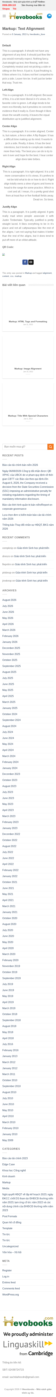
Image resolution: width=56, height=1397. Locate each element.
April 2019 (8, 1002)
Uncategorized (10, 1246)
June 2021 (8, 888)
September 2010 (11, 1086)
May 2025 (7, 690)
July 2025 (7, 678)
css (12, 276)
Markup (28, 273)
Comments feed (11, 1288)
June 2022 (8, 858)
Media (5, 1188)
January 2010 (9, 1134)
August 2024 (9, 726)
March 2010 (8, 1122)
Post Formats (9, 1216)
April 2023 (8, 810)
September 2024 (11, 720)
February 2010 (10, 1128)
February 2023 (10, 822)
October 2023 (9, 780)
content (5, 276)
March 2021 (8, 906)
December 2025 (11, 648)
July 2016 (7, 1044)
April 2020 (8, 948)
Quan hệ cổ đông (11, 1222)
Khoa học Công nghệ (14, 1170)
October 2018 (9, 1014)
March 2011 (8, 1074)
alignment (47, 273)
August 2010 (9, 1092)
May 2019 (7, 996)
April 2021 (8, 900)
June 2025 (8, 684)
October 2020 (9, 918)
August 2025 (9, 672)
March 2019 (8, 1008)
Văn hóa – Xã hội (11, 1252)
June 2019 (8, 990)
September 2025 (11, 666)
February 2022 (10, 870)
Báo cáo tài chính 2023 (15, 1158)
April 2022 (8, 864)
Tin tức (6, 1234)
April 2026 (8, 624)
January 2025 (9, 708)
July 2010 (7, 1098)
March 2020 (8, 954)
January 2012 (9, 1068)
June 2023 (8, 798)
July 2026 (7, 606)
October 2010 (9, 1080)
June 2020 (8, 936)
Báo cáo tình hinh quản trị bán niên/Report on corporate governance (27, 506)
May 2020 (7, 942)
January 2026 (9, 642)
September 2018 (11, 1020)
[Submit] (50, 447)
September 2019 (11, 978)
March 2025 (8, 702)
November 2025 (11, 654)
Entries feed (9, 1282)
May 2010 (7, 1110)
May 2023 (7, 804)
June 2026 (8, 612)
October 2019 (9, 972)
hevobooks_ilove (37, 34)
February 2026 (10, 636)
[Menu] (4, 16)
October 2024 (9, 714)
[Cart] (49, 16)
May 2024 (7, 744)
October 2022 (9, 840)
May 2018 (7, 1032)
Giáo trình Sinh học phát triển (33, 548)
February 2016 (10, 1050)
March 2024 (8, 756)
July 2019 (7, 984)
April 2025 (8, 696)
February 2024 (10, 762)
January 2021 (9, 912)
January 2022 (9, 876)
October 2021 (9, 882)
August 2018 (9, 1026)
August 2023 (9, 786)
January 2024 (9, 768)
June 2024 (8, 738)
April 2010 (8, 1116)
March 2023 (8, 816)
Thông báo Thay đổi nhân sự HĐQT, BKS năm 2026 (28, 527)
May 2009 (7, 1140)
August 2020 (9, 924)
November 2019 (11, 966)
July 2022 (7, 852)
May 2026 (7, 618)
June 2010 (8, 1104)
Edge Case (8, 1164)
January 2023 (9, 828)
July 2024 (7, 732)
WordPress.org (10, 1294)
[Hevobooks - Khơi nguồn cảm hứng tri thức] (25, 16)
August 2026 (9, 600)
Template (7, 1228)
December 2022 (11, 834)
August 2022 (9, 846)
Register (7, 1270)
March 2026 (8, 630)
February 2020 (10, 960)
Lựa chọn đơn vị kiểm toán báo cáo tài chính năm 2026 (26, 517)
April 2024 (8, 750)
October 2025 (9, 660)
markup (18, 276)
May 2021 (7, 894)
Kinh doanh (8, 1176)
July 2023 (7, 792)
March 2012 (8, 1062)
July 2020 (7, 930)
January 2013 (9, 1056)
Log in (5, 1276)
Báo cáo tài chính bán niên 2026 (20, 465)
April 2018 (8, 1038)
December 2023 (11, 774)
